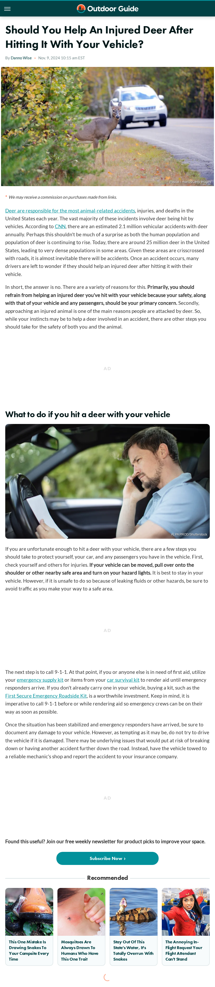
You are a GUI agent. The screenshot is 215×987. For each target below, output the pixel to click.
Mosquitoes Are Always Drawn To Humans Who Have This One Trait (79, 950)
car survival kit (123, 680)
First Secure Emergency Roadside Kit (46, 696)
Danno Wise (21, 57)
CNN (60, 226)
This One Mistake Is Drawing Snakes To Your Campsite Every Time (29, 950)
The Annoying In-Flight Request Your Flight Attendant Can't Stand (183, 950)
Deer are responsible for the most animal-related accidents (70, 211)
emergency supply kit (40, 680)
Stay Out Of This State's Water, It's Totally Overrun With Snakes (133, 950)
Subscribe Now (106, 858)
